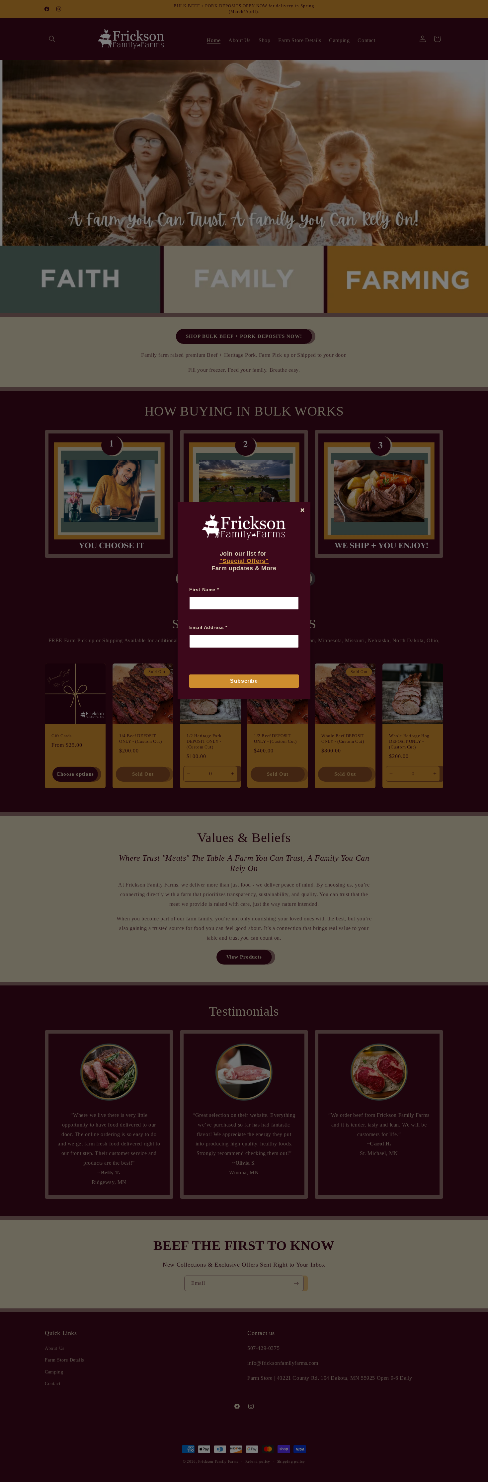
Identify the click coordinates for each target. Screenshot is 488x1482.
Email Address (208, 627)
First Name (204, 589)
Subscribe (244, 681)
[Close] (302, 510)
